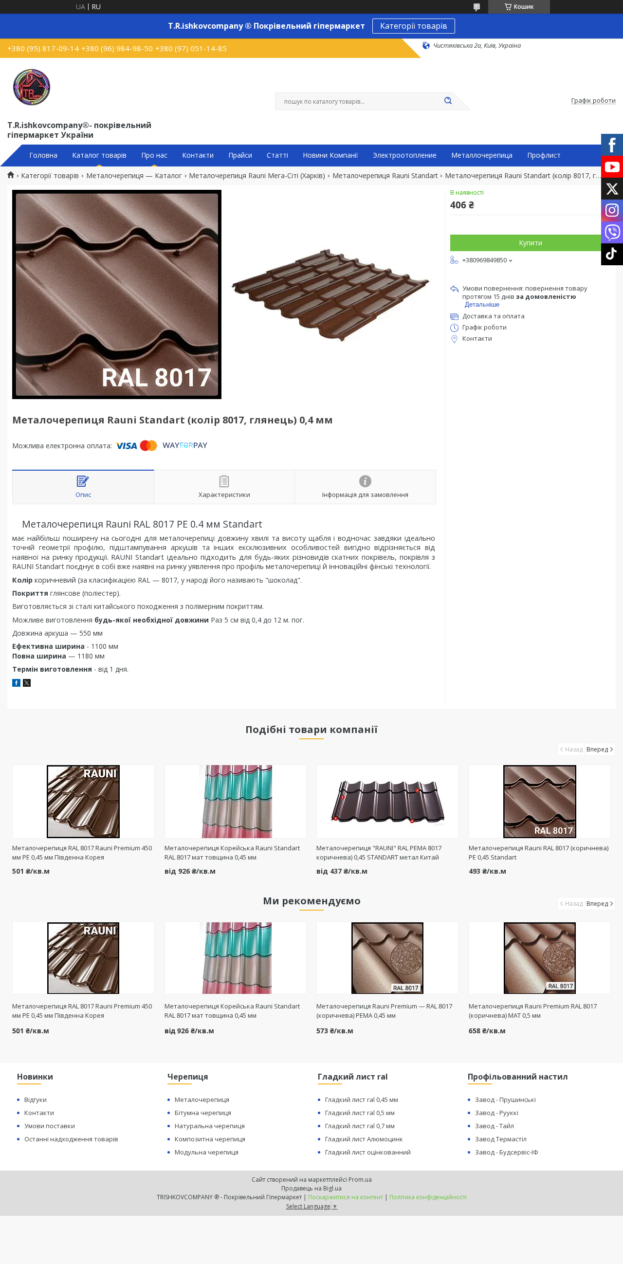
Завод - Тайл (494, 1125)
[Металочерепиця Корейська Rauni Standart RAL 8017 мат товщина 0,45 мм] (236, 802)
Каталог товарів (99, 155)
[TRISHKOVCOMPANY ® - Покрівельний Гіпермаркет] (31, 87)
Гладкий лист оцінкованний (368, 1152)
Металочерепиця (202, 1099)
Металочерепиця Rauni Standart (385, 175)
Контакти (198, 155)
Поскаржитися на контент (345, 1197)
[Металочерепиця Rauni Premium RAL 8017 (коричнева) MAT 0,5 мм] (540, 957)
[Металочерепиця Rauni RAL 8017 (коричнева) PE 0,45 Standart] (540, 802)
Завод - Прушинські (505, 1099)
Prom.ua (360, 1179)
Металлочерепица (482, 155)
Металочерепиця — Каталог (134, 175)
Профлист (544, 155)
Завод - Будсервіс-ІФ (506, 1152)
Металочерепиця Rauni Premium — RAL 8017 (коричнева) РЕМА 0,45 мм (384, 1011)
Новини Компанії (330, 155)
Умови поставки (49, 1125)
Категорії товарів (413, 25)
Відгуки (35, 1099)
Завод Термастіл (501, 1139)
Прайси (240, 155)
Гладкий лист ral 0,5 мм (360, 1112)
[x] (27, 684)
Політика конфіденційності (428, 1197)
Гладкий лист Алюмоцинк (364, 1139)
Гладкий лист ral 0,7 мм (360, 1125)
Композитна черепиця (210, 1139)
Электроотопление (405, 155)
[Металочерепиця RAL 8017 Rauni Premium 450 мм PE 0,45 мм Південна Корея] (83, 802)
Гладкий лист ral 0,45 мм (361, 1099)
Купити (530, 242)
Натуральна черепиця (210, 1125)
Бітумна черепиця (203, 1112)
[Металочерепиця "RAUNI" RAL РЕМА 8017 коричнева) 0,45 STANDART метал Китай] (387, 802)
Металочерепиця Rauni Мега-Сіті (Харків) (257, 175)
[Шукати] (448, 101)
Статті (277, 155)
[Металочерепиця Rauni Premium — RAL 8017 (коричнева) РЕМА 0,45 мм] (387, 957)
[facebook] (16, 684)
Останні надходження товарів (71, 1139)
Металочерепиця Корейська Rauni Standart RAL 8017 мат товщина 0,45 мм (232, 852)
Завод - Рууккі (496, 1112)
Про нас (154, 155)
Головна (43, 155)
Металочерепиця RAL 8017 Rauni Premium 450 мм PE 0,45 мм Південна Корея (82, 852)
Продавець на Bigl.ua (311, 1188)
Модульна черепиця (206, 1152)
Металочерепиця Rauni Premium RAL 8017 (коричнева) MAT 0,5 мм (533, 1011)
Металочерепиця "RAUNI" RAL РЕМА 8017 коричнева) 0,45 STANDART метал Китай (378, 852)
